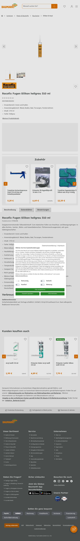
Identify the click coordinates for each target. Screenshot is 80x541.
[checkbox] (18, 281)
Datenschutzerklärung (49, 245)
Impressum (61, 245)
